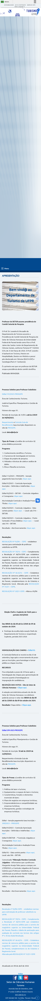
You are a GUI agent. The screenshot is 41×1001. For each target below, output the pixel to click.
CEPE (24, 541)
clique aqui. (27, 479)
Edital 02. (31, 650)
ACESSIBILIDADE (9, 5)
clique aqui (17, 840)
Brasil (7, 2)
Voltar (20, 973)
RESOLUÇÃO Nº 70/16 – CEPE (14, 551)
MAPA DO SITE (31, 5)
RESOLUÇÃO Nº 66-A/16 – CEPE (15, 573)
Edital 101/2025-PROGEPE (12, 394)
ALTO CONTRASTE (20, 5)
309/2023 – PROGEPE (10, 823)
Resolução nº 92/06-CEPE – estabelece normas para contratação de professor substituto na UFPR (20, 912)
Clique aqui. (22, 687)
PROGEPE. (12, 428)
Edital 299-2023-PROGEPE (12, 730)
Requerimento (7, 422)
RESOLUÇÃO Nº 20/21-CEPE (13, 591)
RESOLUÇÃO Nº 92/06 (11, 541)
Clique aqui (26, 705)
